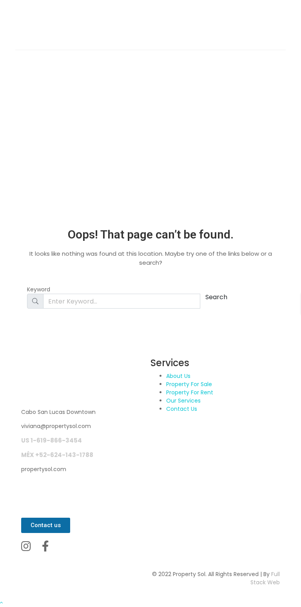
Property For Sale (189, 384)
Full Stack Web (265, 578)
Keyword (38, 289)
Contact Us (181, 409)
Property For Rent (189, 392)
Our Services (183, 401)
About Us (178, 376)
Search (216, 297)
